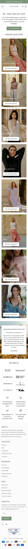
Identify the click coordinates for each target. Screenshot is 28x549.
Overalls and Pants (6, 453)
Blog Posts (4, 488)
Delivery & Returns (6, 493)
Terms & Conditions (7, 496)
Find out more (14, 350)
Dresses (4, 445)
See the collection (11, 68)
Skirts (3, 448)
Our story (4, 465)
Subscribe (6, 518)
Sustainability (5, 471)
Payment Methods (6, 490)
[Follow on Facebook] (2, 524)
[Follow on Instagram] (6, 524)
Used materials (5, 468)
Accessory (4, 456)
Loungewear (5, 451)
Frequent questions (7, 473)
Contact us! (5, 476)
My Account (5, 485)
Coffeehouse (21, 538)
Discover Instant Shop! (14, 1)
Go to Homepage (14, 28)
